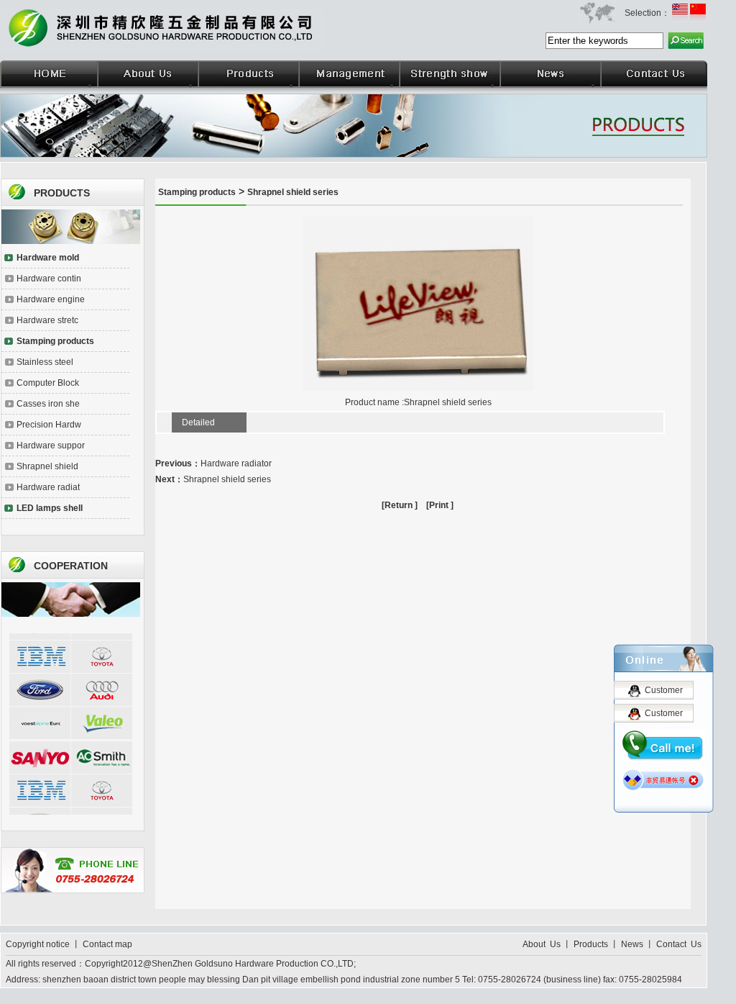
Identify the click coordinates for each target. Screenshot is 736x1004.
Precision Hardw (49, 425)
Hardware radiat (48, 487)
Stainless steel (45, 362)
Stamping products (197, 192)
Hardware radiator (236, 463)
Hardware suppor (51, 445)
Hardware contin (49, 278)
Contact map (107, 944)
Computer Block (48, 383)
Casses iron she (48, 404)
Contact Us (679, 944)
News (632, 944)
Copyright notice (39, 944)
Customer (664, 690)
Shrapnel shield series (293, 192)
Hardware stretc (47, 320)
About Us (543, 944)
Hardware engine (51, 299)
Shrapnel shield (47, 466)
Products (591, 944)
